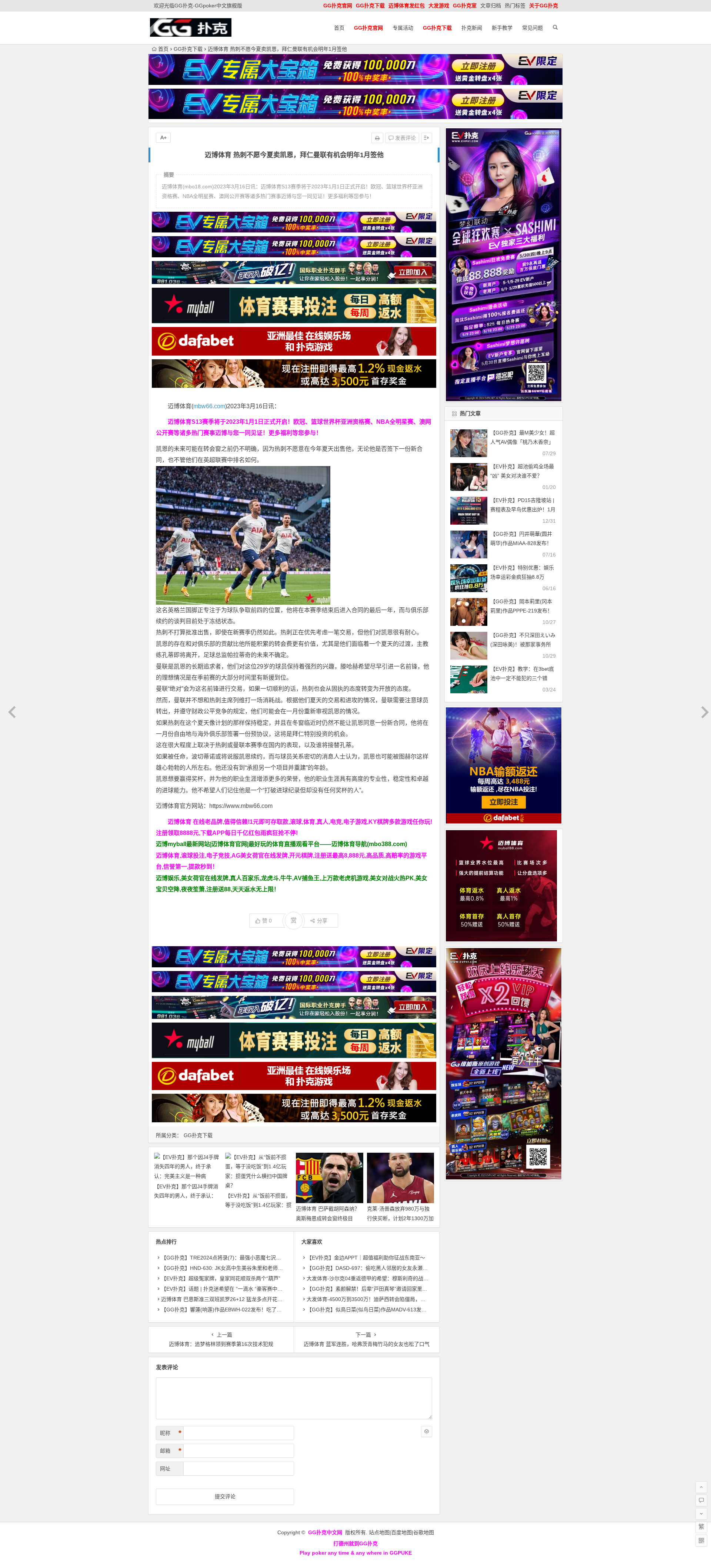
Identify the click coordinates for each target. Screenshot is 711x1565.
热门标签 (515, 6)
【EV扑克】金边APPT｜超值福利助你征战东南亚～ (366, 1258)
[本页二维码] (701, 1540)
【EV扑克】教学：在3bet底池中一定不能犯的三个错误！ (522, 678)
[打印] (377, 138)
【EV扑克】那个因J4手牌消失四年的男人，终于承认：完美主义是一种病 (186, 1195)
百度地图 (401, 1532)
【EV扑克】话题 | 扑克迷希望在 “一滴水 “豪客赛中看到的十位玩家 (237, 1289)
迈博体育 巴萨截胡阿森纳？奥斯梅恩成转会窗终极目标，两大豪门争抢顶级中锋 (328, 1218)
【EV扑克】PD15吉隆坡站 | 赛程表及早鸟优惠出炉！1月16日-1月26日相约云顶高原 (522, 509)
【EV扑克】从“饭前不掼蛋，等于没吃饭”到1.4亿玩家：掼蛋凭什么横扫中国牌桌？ (258, 1205)
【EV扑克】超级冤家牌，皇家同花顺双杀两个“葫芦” (220, 1278)
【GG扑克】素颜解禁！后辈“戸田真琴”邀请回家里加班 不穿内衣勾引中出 (391, 1289)
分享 (322, 921)
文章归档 (490, 6)
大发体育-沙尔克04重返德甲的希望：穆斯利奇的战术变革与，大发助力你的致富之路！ (406, 1278)
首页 (339, 28)
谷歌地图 (423, 1532)
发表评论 (405, 138)
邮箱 (170, 1451)
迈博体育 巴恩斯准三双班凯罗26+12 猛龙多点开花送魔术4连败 (233, 1299)
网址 (165, 1469)
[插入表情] (426, 1431)
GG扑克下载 (188, 49)
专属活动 (403, 28)
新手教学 (502, 28)
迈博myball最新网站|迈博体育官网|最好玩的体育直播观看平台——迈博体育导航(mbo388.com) (281, 844)
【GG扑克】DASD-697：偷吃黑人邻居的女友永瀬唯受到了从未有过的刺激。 (396, 1268)
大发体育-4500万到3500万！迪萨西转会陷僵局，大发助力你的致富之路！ (392, 1299)
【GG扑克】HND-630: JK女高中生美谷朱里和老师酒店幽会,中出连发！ (243, 1268)
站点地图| (380, 1532)
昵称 (170, 1433)
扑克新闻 (471, 28)
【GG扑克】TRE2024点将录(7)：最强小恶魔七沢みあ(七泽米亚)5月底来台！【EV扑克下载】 (269, 1258)
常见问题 (532, 28)
